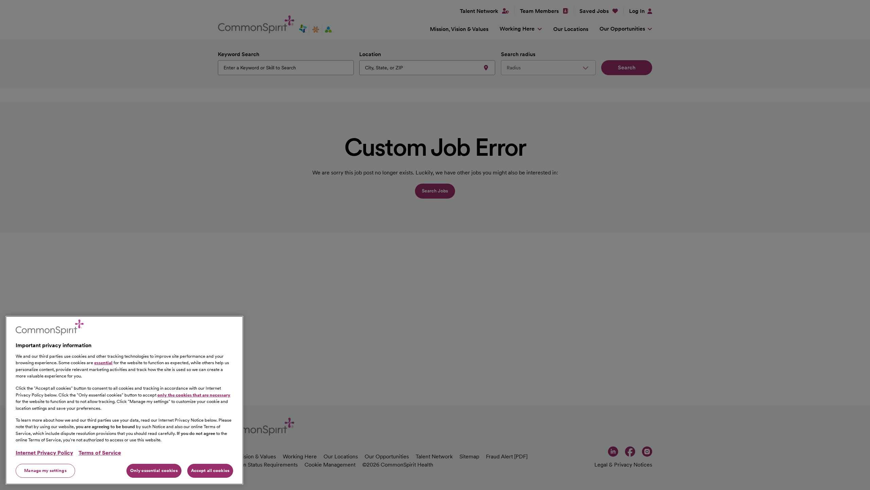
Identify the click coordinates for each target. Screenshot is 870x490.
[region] (124, 400)
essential (103, 362)
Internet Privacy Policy (44, 453)
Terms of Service (100, 453)
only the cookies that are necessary (193, 394)
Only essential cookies (154, 470)
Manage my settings (45, 470)
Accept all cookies (210, 470)
